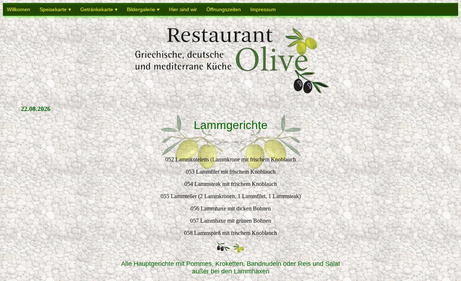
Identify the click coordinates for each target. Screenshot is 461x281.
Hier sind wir (183, 9)
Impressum (263, 9)
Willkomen (18, 9)
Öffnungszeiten (223, 9)
